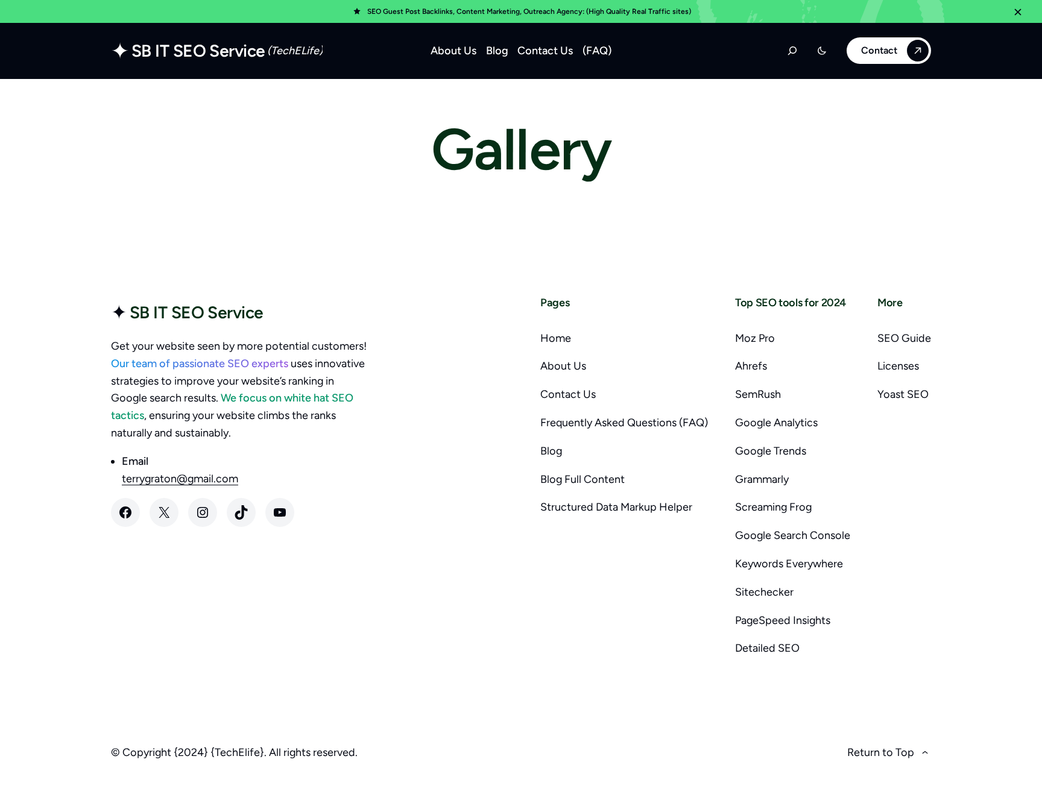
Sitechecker (764, 592)
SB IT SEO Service (198, 50)
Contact (879, 50)
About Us (563, 366)
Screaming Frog (773, 507)
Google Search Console (792, 535)
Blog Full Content (582, 479)
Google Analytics (776, 422)
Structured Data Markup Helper (616, 507)
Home (555, 338)
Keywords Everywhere (789, 563)
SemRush (758, 394)
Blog (551, 451)
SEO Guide (904, 338)
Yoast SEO (903, 394)
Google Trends (770, 451)
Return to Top (880, 752)
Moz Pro (755, 338)
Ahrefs (751, 366)
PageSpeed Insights (782, 620)
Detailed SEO (767, 648)
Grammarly (762, 479)
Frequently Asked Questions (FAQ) (624, 422)
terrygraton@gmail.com (180, 478)
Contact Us (568, 394)
